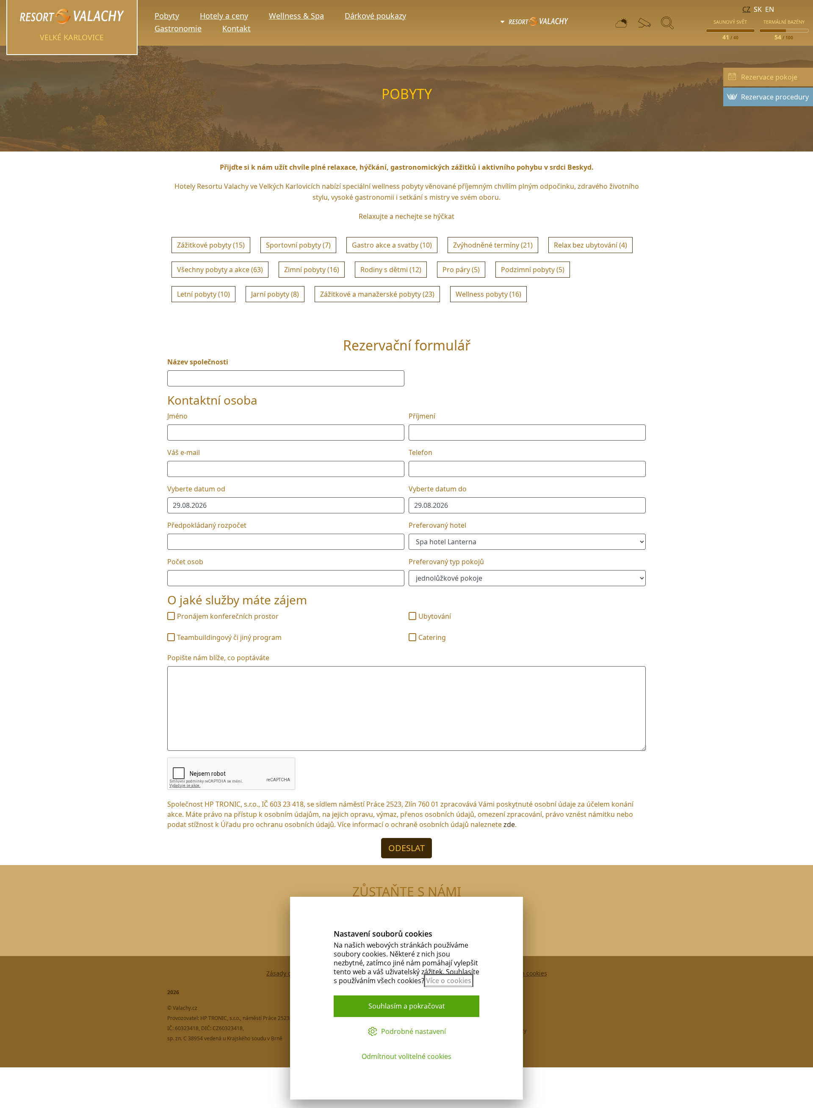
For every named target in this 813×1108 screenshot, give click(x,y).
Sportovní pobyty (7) (298, 245)
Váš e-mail (183, 452)
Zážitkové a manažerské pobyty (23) (377, 294)
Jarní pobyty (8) (275, 294)
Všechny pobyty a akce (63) (220, 269)
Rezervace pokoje (769, 77)
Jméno (177, 416)
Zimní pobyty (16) (311, 269)
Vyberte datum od (196, 488)
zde (509, 824)
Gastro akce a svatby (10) (392, 245)
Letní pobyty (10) (203, 294)
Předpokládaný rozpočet (206, 525)
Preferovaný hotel (437, 525)
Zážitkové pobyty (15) (211, 245)
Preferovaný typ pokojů (446, 561)
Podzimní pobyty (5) (532, 269)
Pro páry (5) (461, 269)
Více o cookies (448, 980)
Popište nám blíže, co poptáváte (218, 657)
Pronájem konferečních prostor (228, 616)
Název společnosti (197, 362)
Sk (758, 9)
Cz (746, 9)
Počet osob (185, 561)
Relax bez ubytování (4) (590, 245)
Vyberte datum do (438, 488)
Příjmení (422, 416)
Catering (432, 637)
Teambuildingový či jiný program (229, 637)
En (769, 9)
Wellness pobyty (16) (488, 294)
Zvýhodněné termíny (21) (493, 245)
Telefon (420, 452)
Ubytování (434, 616)
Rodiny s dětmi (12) (390, 269)
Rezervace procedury (775, 97)
